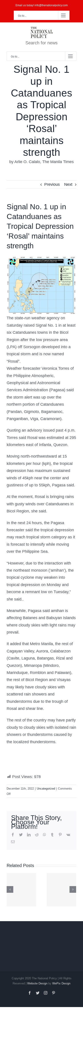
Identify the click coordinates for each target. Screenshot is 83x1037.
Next (68, 184)
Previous (52, 184)
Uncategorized (46, 788)
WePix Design (61, 983)
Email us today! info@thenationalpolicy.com (41, 5)
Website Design (37, 983)
